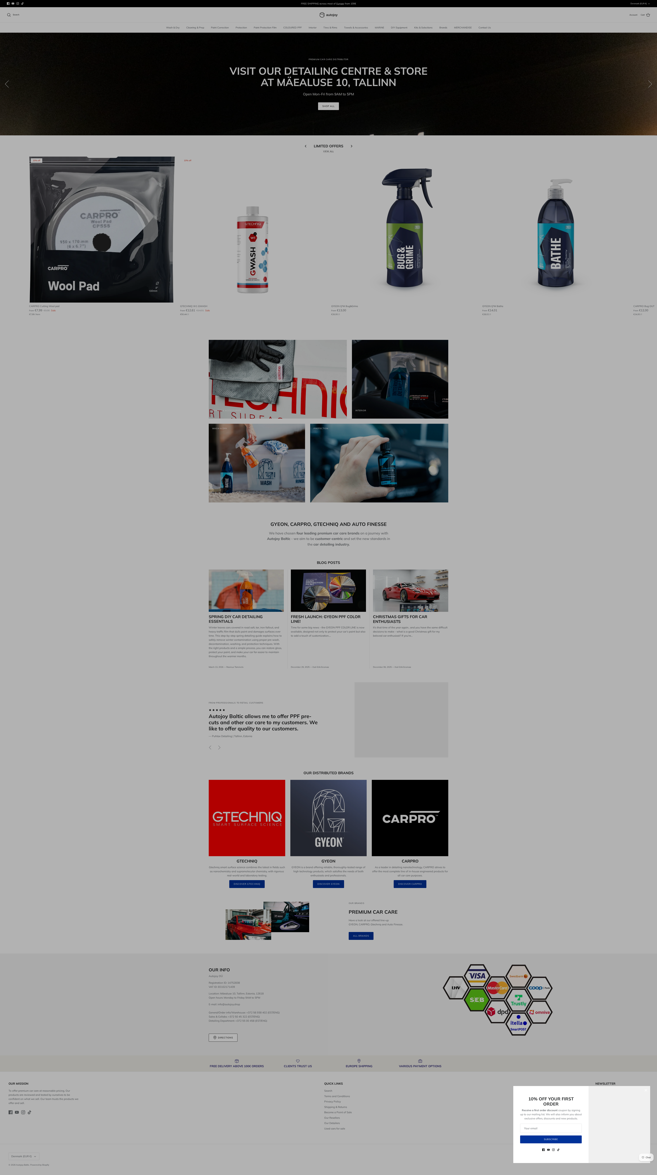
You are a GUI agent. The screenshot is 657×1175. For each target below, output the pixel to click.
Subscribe (551, 1139)
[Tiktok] (558, 1149)
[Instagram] (553, 1149)
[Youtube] (548, 1149)
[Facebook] (543, 1149)
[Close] (646, 1090)
